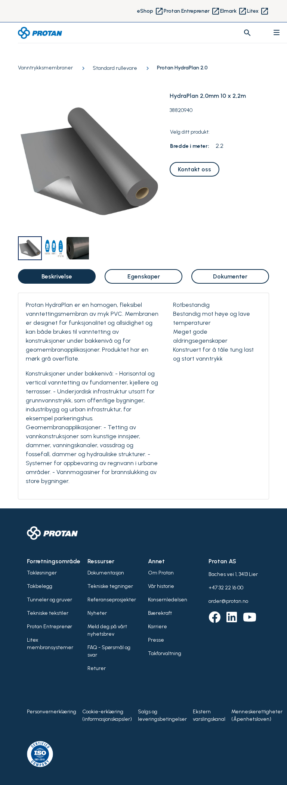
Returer (96, 668)
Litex (258, 11)
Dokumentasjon (105, 573)
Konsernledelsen (167, 599)
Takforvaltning (164, 653)
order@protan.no (228, 601)
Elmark (233, 11)
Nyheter (97, 613)
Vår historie (161, 586)
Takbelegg (39, 586)
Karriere (157, 626)
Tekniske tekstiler (47, 613)
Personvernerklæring (51, 711)
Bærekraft (160, 613)
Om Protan (161, 573)
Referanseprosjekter (111, 599)
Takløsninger (42, 573)
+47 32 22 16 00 (226, 588)
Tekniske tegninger (110, 586)
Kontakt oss (194, 169)
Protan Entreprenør (192, 11)
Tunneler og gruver (49, 599)
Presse (156, 640)
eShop (150, 11)
